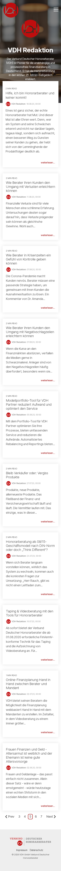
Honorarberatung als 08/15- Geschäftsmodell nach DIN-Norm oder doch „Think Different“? (30, 546)
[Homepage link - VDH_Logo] (30, 844)
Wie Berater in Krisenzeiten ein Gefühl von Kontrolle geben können (28, 259)
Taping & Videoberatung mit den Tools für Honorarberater (29, 613)
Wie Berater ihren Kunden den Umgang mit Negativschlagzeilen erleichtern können (30, 332)
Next (49, 816)
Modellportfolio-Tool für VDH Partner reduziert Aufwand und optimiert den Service (29, 404)
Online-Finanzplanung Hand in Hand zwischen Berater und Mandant (28, 684)
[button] (56, 9)
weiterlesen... (48, 162)
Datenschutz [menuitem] (36, 850)
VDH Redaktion (19, 197)
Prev (11, 816)
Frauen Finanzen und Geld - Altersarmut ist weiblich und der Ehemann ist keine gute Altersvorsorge (29, 755)
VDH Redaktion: (18, 104)
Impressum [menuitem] (21, 850)
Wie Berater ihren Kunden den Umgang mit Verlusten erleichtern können (30, 187)
